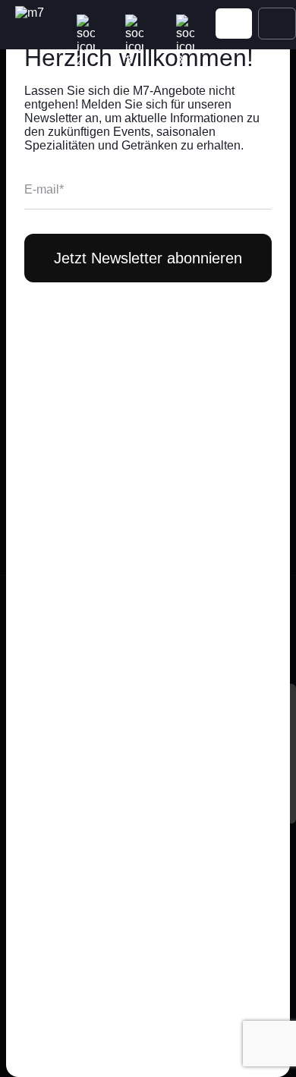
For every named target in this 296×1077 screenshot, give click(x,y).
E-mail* (44, 189)
